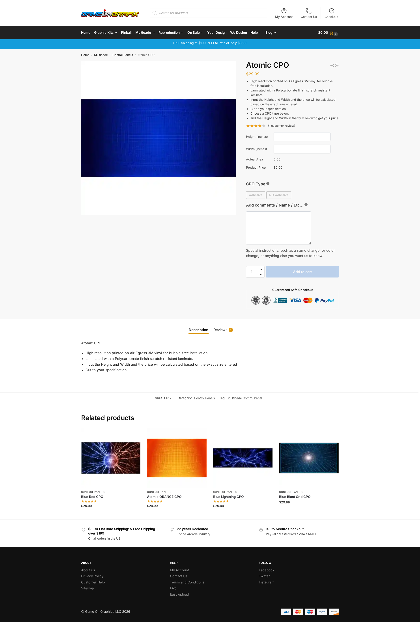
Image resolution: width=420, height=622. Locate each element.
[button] (328, 32)
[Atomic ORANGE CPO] (177, 458)
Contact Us (309, 17)
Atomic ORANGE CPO (164, 497)
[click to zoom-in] (158, 138)
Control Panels (122, 55)
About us (88, 570)
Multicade (101, 55)
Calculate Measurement (111, 515)
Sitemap (87, 588)
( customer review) (281, 125)
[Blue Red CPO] (111, 458)
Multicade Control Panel (245, 398)
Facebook (266, 570)
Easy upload (179, 594)
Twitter (264, 576)
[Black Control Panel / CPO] (336, 65)
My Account (284, 17)
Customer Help (93, 582)
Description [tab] (198, 330)
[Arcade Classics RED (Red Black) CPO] (332, 65)
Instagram (266, 582)
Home (85, 55)
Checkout (331, 17)
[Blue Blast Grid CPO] (309, 458)
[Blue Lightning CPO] (243, 458)
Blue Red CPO (92, 497)
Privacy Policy (92, 576)
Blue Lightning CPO (228, 497)
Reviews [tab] (222, 330)
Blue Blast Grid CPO (295, 497)
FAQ (173, 588)
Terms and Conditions (187, 582)
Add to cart (302, 272)
